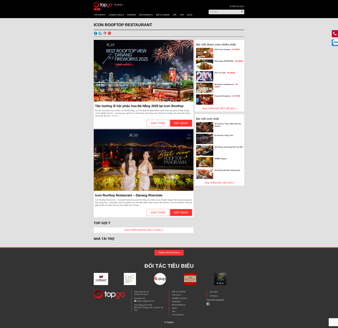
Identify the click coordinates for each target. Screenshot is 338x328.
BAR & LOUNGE (163, 15)
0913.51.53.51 (238, 6)
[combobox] (119, 5)
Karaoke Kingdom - (227, 96)
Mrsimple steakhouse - (225, 85)
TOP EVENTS (99, 15)
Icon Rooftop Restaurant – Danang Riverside (128, 195)
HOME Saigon (221, 159)
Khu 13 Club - (225, 73)
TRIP (182, 15)
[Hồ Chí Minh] (103, 5)
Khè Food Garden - (227, 49)
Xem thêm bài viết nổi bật (219, 108)
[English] (99, 9)
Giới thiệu (214, 292)
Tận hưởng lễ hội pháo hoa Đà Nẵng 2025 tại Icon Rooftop (139, 106)
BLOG (189, 15)
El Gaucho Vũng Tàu (224, 135)
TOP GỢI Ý (177, 295)
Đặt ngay (181, 123)
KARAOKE (131, 15)
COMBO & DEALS (116, 15)
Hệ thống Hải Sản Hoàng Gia (227, 170)
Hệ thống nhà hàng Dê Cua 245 (229, 147)
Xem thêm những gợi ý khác (143, 230)
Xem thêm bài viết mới (218, 182)
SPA (174, 15)
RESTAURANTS (146, 15)
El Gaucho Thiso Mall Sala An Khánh (228, 125)
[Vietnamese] (95, 9)
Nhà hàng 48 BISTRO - (229, 61)
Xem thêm (158, 123)
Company (214, 296)
